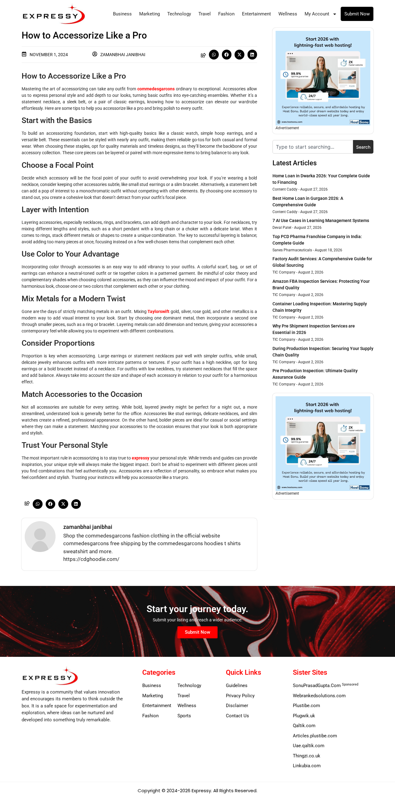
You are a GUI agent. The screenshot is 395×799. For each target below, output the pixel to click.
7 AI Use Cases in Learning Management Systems (320, 220)
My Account (317, 14)
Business (122, 14)
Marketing (149, 14)
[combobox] (312, 147)
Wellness (287, 14)
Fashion (226, 14)
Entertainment (256, 14)
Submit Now (357, 14)
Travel (204, 14)
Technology (179, 14)
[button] (214, 55)
